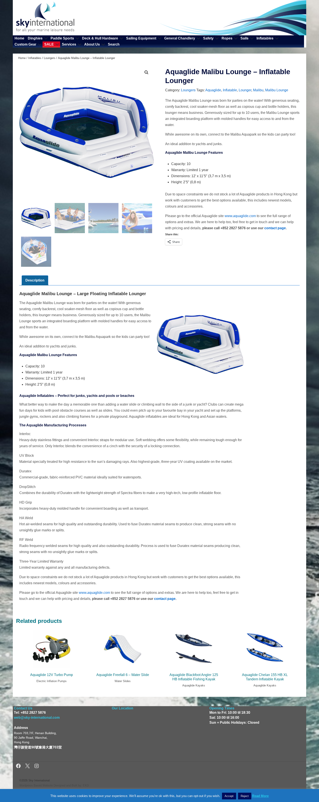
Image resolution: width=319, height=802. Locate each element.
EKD (86, 785)
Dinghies (35, 38)
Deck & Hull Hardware (100, 38)
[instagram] (36, 766)
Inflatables (265, 38)
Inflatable (230, 90)
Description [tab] (34, 280)
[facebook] (19, 766)
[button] (146, 72)
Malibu (258, 90)
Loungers (49, 58)
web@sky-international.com (37, 717)
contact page (275, 228)
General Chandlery (179, 38)
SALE (49, 44)
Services (69, 44)
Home (19, 38)
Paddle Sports (62, 38)
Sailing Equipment (141, 38)
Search (114, 44)
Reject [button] (245, 796)
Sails (244, 38)
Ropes (227, 38)
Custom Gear (25, 44)
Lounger (245, 90)
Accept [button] (229, 796)
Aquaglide (213, 90)
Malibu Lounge (276, 90)
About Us (92, 44)
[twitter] (28, 766)
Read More (260, 796)
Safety (208, 38)
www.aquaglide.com (240, 216)
